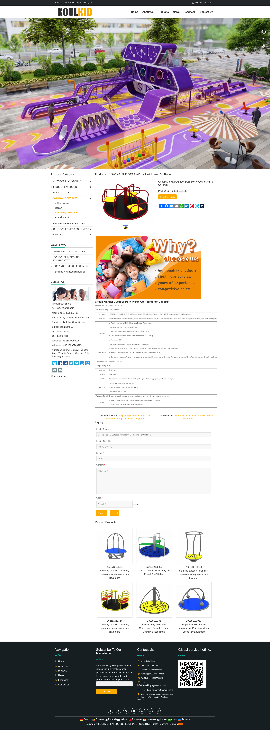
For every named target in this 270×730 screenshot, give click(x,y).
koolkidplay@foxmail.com (72, 240)
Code (99, 416)
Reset (115, 431)
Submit (101, 431)
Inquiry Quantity (103, 359)
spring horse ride (63, 135)
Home (134, 12)
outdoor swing (62, 121)
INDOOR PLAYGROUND (66, 105)
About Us (148, 12)
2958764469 (63, 250)
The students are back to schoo (69, 170)
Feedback (189, 12)
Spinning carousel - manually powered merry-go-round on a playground (114, 492)
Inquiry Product (104, 347)
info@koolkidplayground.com (74, 236)
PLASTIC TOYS (61, 111)
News (176, 12)
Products (163, 12)
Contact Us (206, 12)
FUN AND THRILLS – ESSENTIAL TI (72, 184)
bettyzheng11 (66, 245)
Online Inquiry (168, 115)
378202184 (62, 254)
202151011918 (193, 539)
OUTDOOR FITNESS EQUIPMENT (71, 147)
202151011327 (114, 539)
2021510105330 (154, 485)
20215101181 (154, 539)
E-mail (100, 371)
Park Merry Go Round (158, 92)
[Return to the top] (263, 46)
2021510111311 (115, 485)
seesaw (58, 126)
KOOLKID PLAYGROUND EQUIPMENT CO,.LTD (123, 642)
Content (100, 383)
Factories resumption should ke (69, 190)
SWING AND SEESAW (125, 92)
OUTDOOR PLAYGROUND (67, 99)
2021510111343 (194, 485)
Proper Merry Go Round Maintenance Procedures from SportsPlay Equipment (154, 546)
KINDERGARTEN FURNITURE (69, 142)
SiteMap (173, 642)
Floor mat (58, 153)
